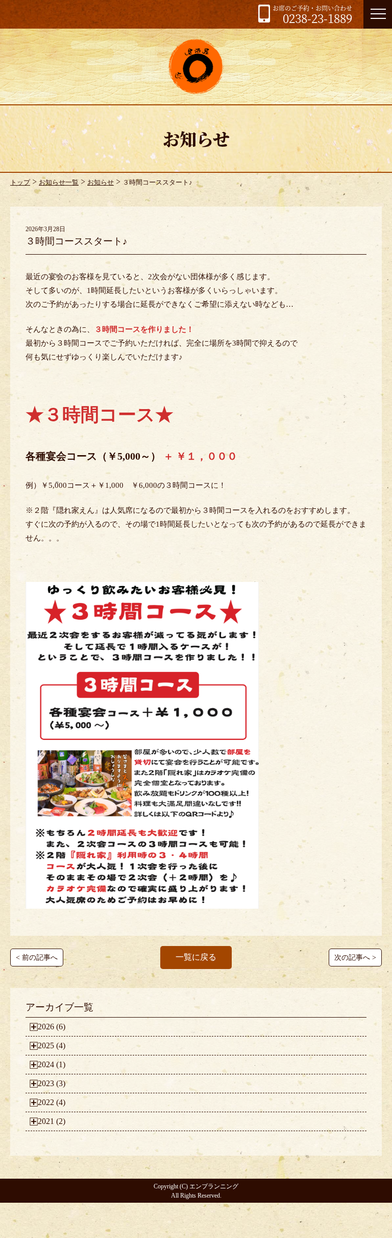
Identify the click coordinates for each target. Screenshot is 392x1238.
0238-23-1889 (312, 14)
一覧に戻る (196, 957)
